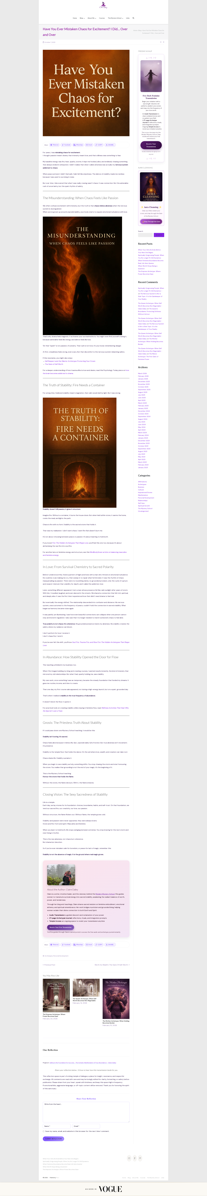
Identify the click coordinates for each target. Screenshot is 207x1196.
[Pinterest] (140, 1158)
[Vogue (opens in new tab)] (110, 1189)
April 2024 (142, 430)
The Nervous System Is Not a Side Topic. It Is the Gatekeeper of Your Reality (150, 296)
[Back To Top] (201, 1190)
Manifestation (143, 495)
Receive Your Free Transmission (60, 927)
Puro (57, 1177)
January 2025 (143, 408)
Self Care (141, 503)
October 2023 (143, 446)
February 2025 (143, 406)
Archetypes (49, 956)
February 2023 (143, 465)
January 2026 (143, 379)
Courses (102, 18)
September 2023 (144, 449)
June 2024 (142, 424)
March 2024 (142, 433)
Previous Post (49, 965)
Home (75, 18)
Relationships (142, 500)
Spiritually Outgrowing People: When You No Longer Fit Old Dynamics (66, 1161)
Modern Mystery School (105, 894)
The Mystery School (114, 18)
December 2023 (144, 441)
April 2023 (141, 459)
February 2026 (143, 376)
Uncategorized (143, 511)
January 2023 (143, 467)
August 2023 (142, 451)
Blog (81, 18)
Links (128, 18)
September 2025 (144, 390)
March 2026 (142, 373)
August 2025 (142, 392)
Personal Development (60, 956)
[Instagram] (129, 1158)
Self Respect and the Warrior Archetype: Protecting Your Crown (70, 361)
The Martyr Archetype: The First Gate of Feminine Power (148, 356)
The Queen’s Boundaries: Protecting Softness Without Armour (149, 311)
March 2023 (142, 462)
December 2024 (144, 411)
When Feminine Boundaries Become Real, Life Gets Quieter (62, 1164)
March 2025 (142, 403)
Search (140, 231)
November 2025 (144, 384)
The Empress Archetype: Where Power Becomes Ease (60, 1169)
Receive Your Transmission (151, 145)
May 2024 (141, 427)
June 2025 (142, 398)
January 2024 (143, 438)
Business (141, 487)
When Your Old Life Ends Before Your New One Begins (60, 1159)
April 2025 (141, 400)
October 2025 (143, 387)
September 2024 (144, 416)
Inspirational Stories (145, 492)
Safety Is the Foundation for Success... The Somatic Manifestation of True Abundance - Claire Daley (83, 1063)
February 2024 (143, 435)
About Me (91, 18)
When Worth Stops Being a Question (55, 1167)
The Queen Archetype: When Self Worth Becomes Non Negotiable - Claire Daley (150, 306)
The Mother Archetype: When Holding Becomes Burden (150, 341)
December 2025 (144, 381)
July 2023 (141, 454)
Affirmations (142, 482)
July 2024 (141, 422)
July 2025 (141, 395)
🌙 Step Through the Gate (151, 221)
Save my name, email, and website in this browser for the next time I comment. (77, 1131)
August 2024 (142, 419)
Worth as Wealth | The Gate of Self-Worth (111, 965)
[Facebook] (135, 1158)
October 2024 (143, 414)
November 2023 (144, 443)
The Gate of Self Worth (54, 364)
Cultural (141, 490)
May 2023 (141, 457)
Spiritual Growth (144, 506)
